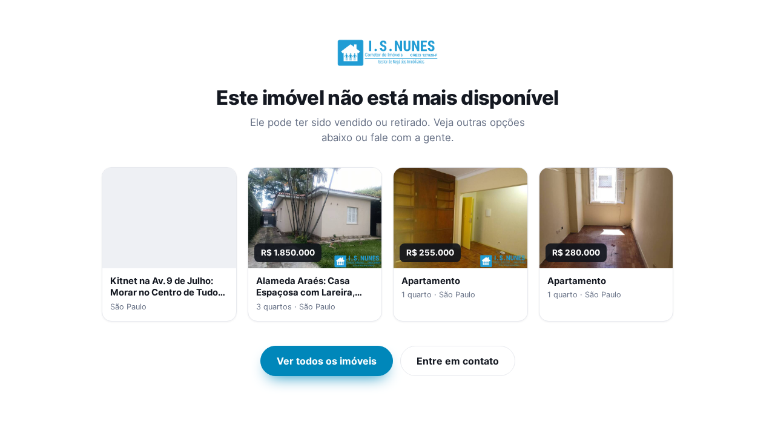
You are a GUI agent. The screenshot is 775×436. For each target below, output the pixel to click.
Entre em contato (458, 361)
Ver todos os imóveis (327, 361)
